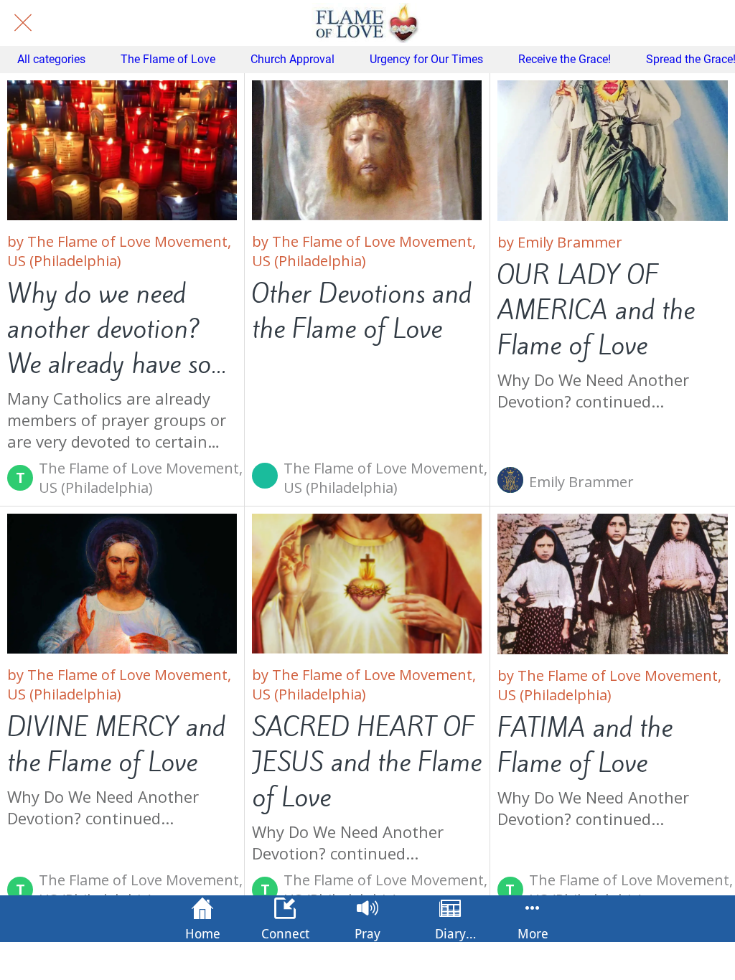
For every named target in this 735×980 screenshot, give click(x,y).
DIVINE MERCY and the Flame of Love (116, 745)
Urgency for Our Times (426, 59)
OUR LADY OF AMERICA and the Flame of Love (596, 310)
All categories (51, 59)
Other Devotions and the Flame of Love (362, 311)
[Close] (23, 23)
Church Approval (292, 59)
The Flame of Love (168, 59)
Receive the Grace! (564, 59)
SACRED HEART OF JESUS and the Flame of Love (367, 762)
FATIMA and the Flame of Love (585, 745)
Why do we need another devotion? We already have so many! (109, 329)
